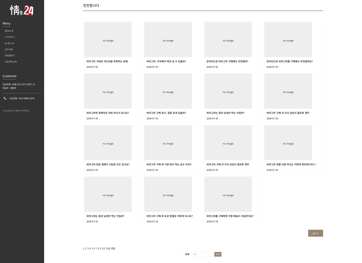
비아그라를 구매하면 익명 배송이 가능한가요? (230, 216)
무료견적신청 (11, 61)
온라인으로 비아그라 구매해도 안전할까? (227, 61)
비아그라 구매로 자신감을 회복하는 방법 (107, 61)
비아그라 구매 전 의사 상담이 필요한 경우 (288, 113)
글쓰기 (316, 233)
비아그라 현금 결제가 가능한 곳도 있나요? (108, 164)
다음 (108, 248)
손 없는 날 (9, 43)
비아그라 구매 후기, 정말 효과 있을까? (166, 113)
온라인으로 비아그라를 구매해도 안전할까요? (290, 61)
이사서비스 (10, 36)
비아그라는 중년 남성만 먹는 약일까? (225, 113)
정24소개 (9, 30)
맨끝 (113, 248)
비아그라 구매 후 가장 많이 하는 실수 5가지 (168, 164)
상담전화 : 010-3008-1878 (21, 98)
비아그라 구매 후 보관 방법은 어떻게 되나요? (169, 216)
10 (103, 248)
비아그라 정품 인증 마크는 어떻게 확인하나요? (290, 164)
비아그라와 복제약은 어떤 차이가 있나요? (107, 113)
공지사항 (9, 49)
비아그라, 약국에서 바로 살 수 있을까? (166, 61)
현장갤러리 (10, 55)
